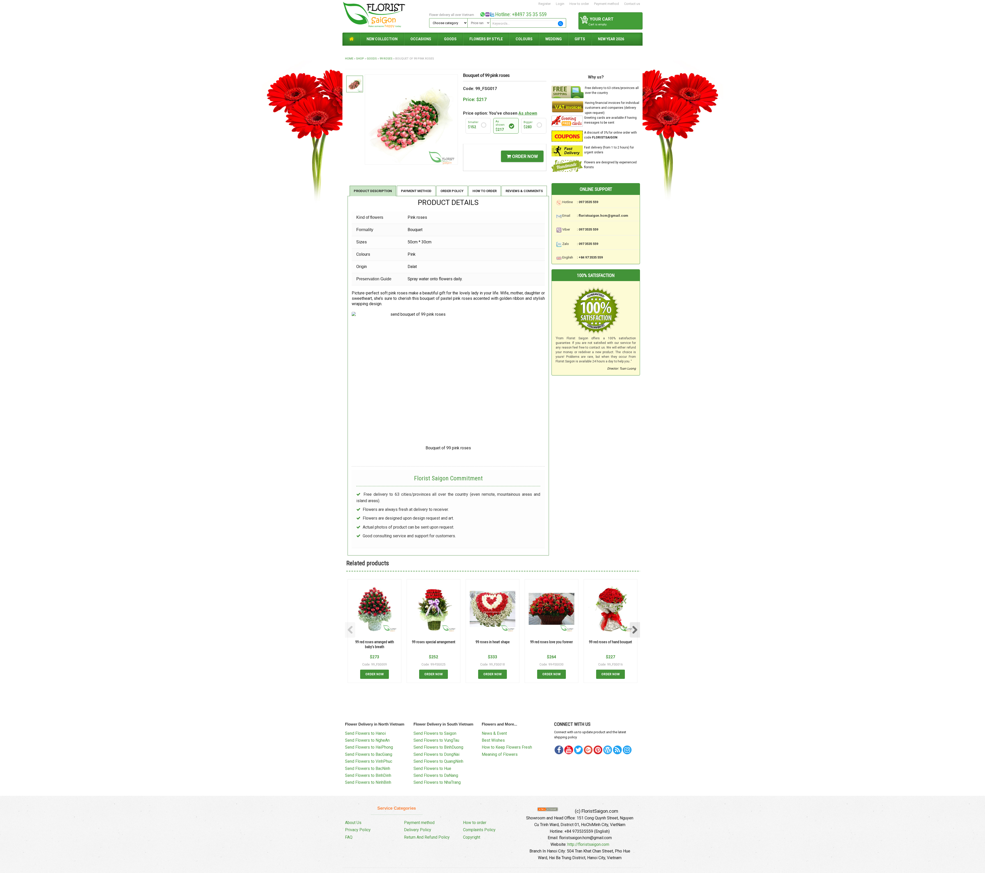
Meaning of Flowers (500, 754)
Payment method (606, 4)
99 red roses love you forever (551, 642)
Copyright (471, 837)
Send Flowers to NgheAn (367, 740)
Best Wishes (493, 740)
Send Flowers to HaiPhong (369, 747)
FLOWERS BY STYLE (486, 39)
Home (349, 58)
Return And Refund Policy (427, 837)
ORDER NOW (524, 156)
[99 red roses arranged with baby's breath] (374, 609)
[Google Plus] (588, 750)
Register (544, 4)
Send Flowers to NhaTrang (437, 782)
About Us (353, 822)
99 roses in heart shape (493, 642)
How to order (579, 4)
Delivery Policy (417, 829)
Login (560, 4)
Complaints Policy (479, 829)
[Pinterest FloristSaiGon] (598, 750)
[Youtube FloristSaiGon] (568, 750)
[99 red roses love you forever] (551, 609)
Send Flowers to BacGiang (368, 754)
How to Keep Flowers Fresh (507, 747)
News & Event (494, 733)
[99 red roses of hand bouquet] (610, 609)
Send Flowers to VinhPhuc (368, 761)
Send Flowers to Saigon (434, 733)
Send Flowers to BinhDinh (368, 775)
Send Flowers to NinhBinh (368, 782)
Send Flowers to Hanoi (365, 733)
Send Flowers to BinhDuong (438, 747)
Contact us (632, 4)
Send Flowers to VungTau (436, 740)
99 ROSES (386, 58)
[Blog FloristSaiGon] (607, 750)
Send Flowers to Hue (432, 768)
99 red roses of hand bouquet (610, 642)
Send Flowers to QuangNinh (438, 761)
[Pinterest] (578, 750)
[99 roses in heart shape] (492, 609)
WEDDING (553, 39)
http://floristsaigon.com (588, 844)
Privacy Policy (358, 829)
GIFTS (580, 39)
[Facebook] (559, 750)
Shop (360, 58)
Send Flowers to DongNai (436, 754)
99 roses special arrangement (433, 642)
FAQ (348, 837)
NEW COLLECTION (382, 39)
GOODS (450, 39)
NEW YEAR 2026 (611, 39)
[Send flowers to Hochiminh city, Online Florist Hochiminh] (385, 16)
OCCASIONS (420, 39)
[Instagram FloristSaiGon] (627, 750)
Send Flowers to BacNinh (367, 768)
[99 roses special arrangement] (433, 609)
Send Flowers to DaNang (435, 775)
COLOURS (524, 39)
